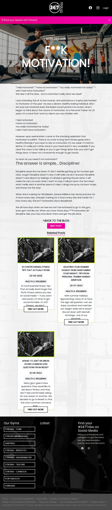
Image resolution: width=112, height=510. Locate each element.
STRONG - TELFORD (15, 464)
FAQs (5, 498)
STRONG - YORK (13, 429)
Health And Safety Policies (64, 498)
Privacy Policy (97, 501)
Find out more (36, 309)
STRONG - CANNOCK (16, 471)
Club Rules (42, 498)
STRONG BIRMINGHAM (16, 436)
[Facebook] (90, 8)
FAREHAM (10, 485)
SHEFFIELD (10, 443)
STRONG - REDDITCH (15, 450)
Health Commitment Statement (19, 501)
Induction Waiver (48, 501)
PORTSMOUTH (12, 478)
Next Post (56, 225)
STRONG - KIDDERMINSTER (18, 457)
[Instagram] (97, 8)
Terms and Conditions (22, 498)
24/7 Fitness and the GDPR (74, 501)
